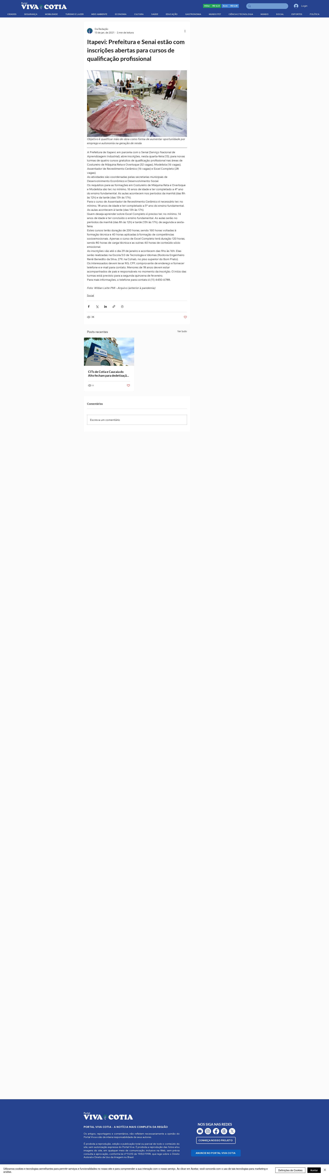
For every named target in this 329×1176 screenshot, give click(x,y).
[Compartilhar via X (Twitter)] (97, 306)
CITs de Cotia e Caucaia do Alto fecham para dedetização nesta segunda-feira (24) (108, 373)
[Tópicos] (224, 1131)
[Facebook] (216, 1131)
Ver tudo (182, 331)
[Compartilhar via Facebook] (88, 306)
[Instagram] (208, 1131)
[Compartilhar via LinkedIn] (105, 306)
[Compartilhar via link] (113, 306)
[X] (232, 1131)
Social (90, 295)
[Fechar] (325, 1170)
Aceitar (314, 1170)
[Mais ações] (185, 31)
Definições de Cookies (290, 1170)
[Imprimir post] (122, 306)
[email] (200, 1131)
